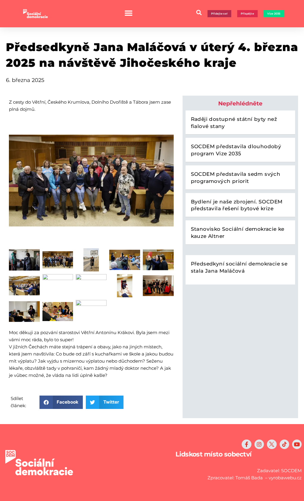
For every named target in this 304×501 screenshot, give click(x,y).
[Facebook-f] (246, 444)
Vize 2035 (274, 13)
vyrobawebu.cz (285, 478)
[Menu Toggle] (128, 13)
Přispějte (247, 13)
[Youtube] (297, 444)
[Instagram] (259, 444)
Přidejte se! (219, 13)
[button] (199, 12)
